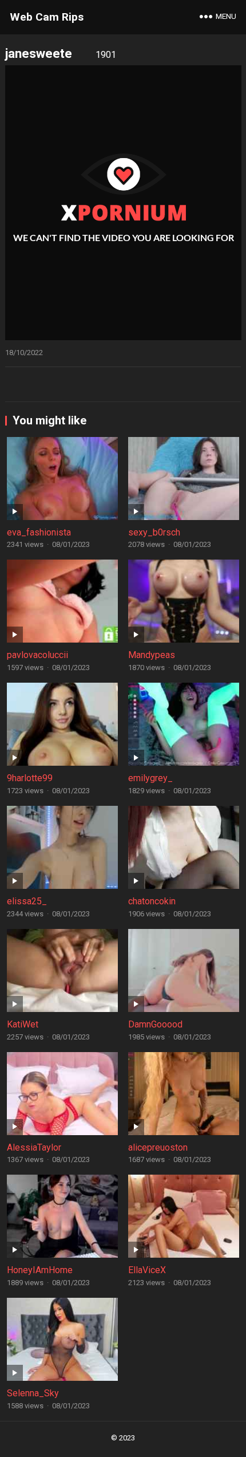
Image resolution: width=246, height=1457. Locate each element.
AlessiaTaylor (34, 1147)
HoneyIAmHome (40, 1270)
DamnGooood (155, 1024)
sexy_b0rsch (154, 532)
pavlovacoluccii (37, 654)
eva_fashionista (39, 532)
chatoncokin (152, 901)
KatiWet (22, 1024)
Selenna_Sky (33, 1393)
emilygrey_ (150, 778)
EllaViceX (147, 1270)
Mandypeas (151, 654)
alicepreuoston (158, 1147)
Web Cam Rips (47, 16)
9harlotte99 (30, 778)
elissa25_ (27, 901)
